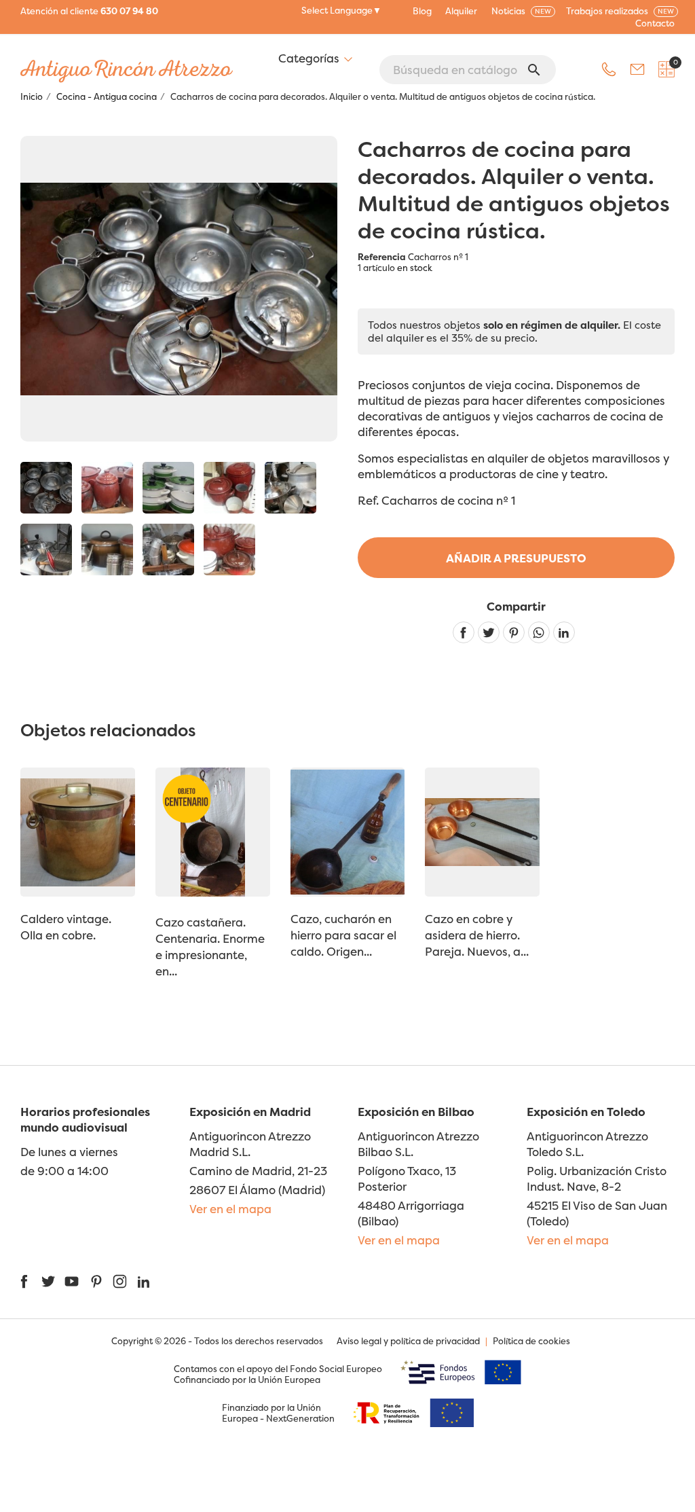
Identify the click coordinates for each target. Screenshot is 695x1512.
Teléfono (608, 69)
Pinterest (514, 632)
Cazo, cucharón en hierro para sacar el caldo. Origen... (343, 935)
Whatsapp (539, 632)
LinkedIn (143, 1281)
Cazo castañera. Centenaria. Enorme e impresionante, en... (210, 946)
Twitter (48, 1281)
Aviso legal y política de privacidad (408, 1341)
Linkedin (564, 632)
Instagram (120, 1281)
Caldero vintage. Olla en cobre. (65, 927)
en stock (414, 267)
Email (637, 69)
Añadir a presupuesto (516, 558)
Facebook (24, 1281)
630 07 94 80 (129, 11)
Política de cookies (531, 1341)
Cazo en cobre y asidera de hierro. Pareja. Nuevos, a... (477, 935)
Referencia (382, 256)
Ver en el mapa (230, 1209)
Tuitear (488, 632)
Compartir (463, 632)
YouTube (71, 1281)
